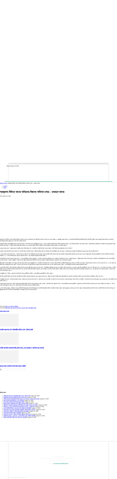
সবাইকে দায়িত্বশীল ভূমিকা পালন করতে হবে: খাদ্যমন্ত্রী (15, 417)
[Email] (33, 198)
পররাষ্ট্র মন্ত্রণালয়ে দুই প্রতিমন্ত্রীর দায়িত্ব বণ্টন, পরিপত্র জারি (16, 329)
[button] (101, 166)
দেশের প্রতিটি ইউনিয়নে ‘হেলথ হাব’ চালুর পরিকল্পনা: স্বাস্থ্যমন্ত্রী (17, 408)
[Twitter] (107, 166)
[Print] (40, 198)
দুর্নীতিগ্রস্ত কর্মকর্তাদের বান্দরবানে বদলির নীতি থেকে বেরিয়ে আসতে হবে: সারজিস (20, 405)
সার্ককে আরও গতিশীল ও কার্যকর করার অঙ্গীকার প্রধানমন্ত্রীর (16, 411)
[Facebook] (103, 166)
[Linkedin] (27, 198)
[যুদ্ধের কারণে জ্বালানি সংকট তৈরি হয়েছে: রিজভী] (9, 362)
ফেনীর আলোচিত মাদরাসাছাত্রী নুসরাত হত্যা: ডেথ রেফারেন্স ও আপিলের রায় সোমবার (22, 348)
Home (1, 183)
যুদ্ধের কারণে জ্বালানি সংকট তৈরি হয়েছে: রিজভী (13, 366)
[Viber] (46, 198)
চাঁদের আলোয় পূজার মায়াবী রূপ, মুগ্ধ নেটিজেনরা (13, 400)
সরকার (4, 187)
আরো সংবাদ (2, 311)
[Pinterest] (15, 198)
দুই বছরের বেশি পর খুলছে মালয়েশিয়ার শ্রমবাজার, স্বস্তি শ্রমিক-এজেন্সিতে (19, 409)
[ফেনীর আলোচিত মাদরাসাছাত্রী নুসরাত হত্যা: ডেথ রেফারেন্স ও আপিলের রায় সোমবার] (9, 344)
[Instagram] (105, 166)
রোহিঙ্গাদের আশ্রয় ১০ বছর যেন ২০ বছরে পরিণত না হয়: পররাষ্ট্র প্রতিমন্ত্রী (19, 415)
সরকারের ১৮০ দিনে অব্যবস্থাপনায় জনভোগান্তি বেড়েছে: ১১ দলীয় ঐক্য (19, 406)
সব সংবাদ (7, 311)
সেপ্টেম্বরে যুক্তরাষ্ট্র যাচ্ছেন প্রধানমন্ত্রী (12, 412)
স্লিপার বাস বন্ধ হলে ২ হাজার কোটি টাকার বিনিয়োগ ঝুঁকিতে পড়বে (17, 414)
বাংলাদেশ (6, 183)
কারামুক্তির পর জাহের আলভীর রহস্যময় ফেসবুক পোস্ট (15, 397)
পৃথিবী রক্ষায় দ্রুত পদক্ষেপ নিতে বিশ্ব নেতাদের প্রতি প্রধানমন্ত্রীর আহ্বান (20, 308)
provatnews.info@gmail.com (60, 463)
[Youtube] (109, 166)
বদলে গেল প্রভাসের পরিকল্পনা (12, 306)
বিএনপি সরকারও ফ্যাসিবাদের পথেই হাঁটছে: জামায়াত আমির (15, 403)
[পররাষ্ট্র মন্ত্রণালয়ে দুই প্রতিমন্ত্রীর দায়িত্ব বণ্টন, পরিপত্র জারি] (9, 326)
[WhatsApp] (21, 198)
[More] (52, 198)
